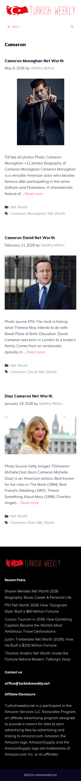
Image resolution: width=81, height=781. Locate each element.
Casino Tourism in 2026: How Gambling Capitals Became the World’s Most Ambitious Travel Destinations (38, 625)
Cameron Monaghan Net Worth (34, 60)
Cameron (18, 213)
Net (50, 213)
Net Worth (19, 207)
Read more (34, 193)
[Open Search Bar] (72, 26)
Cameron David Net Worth (30, 237)
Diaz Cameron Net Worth (28, 396)
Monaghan (36, 213)
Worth (60, 213)
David (32, 372)
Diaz (31, 522)
